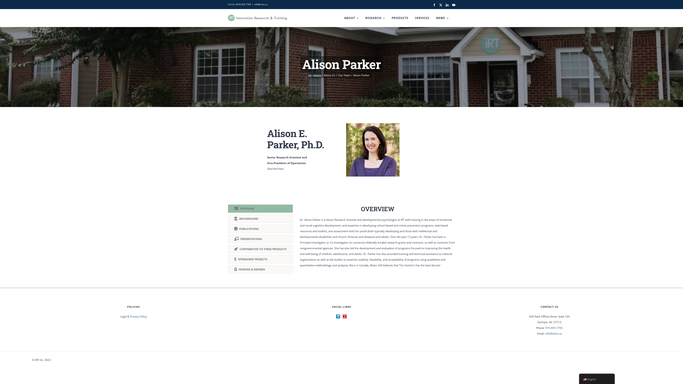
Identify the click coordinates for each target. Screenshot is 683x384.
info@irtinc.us (261, 4)
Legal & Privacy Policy (133, 316)
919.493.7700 (554, 328)
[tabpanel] (377, 239)
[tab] (260, 208)
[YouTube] (345, 316)
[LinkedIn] (338, 316)
